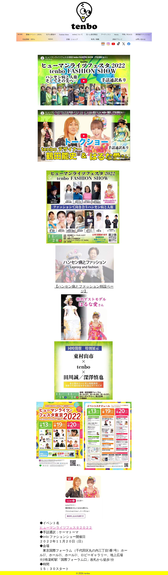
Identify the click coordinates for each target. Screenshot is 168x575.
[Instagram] (108, 44)
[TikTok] (118, 44)
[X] (124, 44)
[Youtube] (113, 44)
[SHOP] (103, 44)
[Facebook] (129, 44)
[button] (51, 35)
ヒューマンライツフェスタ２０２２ (66, 527)
